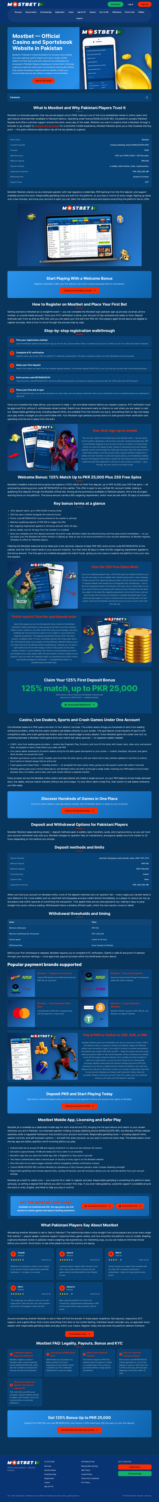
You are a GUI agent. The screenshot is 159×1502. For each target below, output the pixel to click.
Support (79, 18)
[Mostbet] (25, 4)
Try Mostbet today (77, 1334)
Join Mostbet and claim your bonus (77, 1430)
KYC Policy (85, 1482)
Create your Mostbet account (78, 290)
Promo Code (130, 12)
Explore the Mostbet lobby (77, 811)
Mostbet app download (47, 126)
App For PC (81, 12)
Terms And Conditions (90, 1478)
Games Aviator (31, 12)
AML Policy (85, 1470)
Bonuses (18, 12)
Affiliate (141, 12)
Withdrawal (116, 12)
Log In (130, 4)
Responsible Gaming (89, 1466)
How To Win (104, 12)
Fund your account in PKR (77, 1106)
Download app (134, 1473)
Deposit (93, 12)
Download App (46, 12)
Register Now (44, 80)
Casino (71, 12)
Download (115, 4)
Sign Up (144, 4)
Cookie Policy (86, 1474)
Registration (60, 12)
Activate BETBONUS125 (79, 705)
